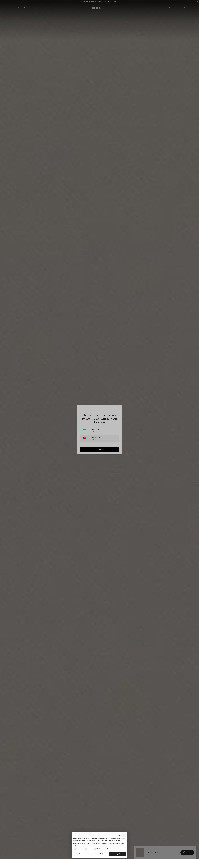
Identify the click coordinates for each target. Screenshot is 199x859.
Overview (122, 835)
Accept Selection (99, 854)
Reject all (81, 854)
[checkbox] (77, 849)
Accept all (117, 854)
